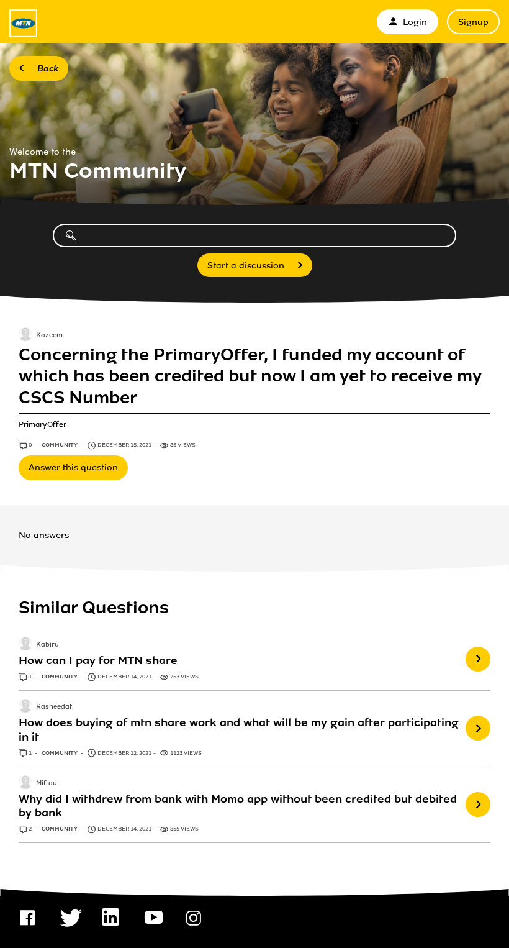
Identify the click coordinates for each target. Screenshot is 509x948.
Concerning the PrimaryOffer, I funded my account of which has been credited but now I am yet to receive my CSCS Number (250, 376)
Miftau (46, 783)
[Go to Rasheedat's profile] (25, 707)
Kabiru (47, 644)
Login (415, 22)
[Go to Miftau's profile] (25, 783)
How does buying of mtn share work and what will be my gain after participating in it (239, 729)
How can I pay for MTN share (98, 660)
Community (60, 445)
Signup (473, 22)
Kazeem (49, 335)
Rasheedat (54, 707)
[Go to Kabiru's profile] (25, 645)
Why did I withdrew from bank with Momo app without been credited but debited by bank (238, 805)
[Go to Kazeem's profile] (25, 335)
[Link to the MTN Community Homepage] (23, 23)
